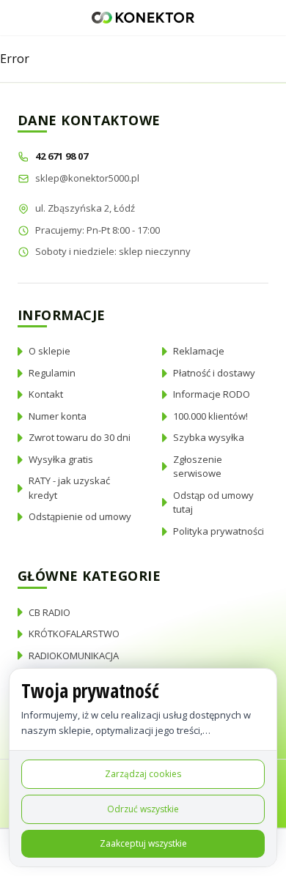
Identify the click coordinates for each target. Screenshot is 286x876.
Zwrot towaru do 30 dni (80, 437)
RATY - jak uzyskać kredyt (69, 488)
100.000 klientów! (210, 416)
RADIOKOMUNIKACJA (74, 655)
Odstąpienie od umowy (80, 516)
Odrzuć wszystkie (143, 809)
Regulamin (52, 372)
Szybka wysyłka (208, 437)
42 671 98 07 (62, 156)
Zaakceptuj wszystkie (143, 843)
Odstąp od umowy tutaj (213, 502)
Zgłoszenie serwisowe (197, 466)
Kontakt (46, 394)
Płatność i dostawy (214, 372)
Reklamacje (198, 350)
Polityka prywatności (218, 531)
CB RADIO (49, 612)
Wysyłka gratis (61, 459)
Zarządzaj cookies (143, 774)
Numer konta (58, 416)
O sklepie (49, 350)
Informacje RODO (211, 394)
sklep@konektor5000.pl (87, 178)
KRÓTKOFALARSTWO (74, 633)
